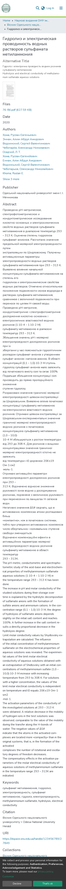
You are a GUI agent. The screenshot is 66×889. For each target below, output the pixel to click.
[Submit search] (37, 8)
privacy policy (45, 871)
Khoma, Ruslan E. (13, 173)
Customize (8, 876)
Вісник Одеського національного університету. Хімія (24, 25)
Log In (50, 8)
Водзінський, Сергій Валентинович (26, 165)
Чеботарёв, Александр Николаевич (26, 148)
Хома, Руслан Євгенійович (20, 156)
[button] (43, 8)
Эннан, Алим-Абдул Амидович (23, 139)
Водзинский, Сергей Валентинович (26, 143)
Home (6, 21)
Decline (17, 883)
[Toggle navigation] (61, 8)
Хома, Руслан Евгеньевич (19, 135)
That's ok (47, 883)
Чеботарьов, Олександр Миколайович (28, 169)
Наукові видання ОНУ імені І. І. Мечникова (32, 21)
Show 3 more (11, 179)
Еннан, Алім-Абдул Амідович (22, 160)
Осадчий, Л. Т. (12, 152)
